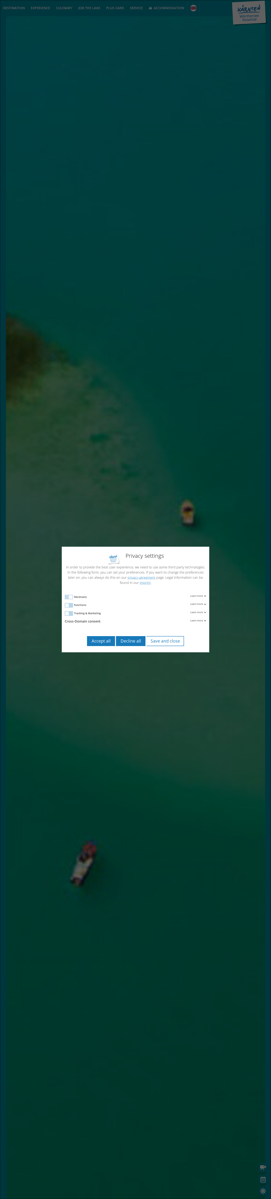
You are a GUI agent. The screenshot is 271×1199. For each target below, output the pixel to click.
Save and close (165, 641)
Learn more (197, 596)
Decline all (131, 641)
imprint (145, 582)
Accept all (101, 641)
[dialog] (135, 599)
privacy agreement (141, 577)
